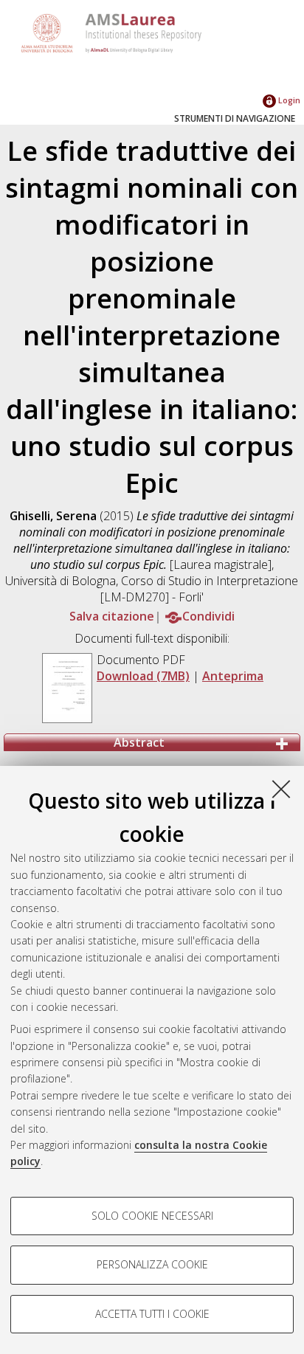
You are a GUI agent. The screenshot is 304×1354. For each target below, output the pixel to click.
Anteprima (232, 676)
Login (288, 100)
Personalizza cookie (152, 1264)
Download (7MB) (143, 676)
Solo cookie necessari (152, 1216)
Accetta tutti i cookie (152, 1314)
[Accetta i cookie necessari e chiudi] (281, 789)
